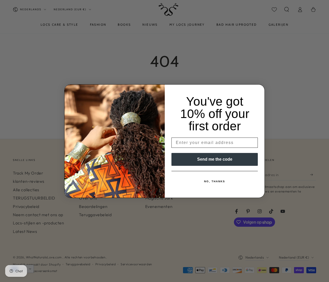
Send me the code (214, 159)
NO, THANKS (214, 181)
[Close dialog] (259, 90)
